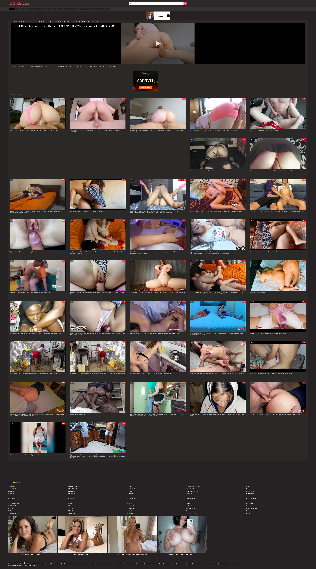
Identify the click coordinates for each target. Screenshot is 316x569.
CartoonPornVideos (14, 503)
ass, (26, 66)
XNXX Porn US (251, 501)
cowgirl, (62, 66)
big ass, (76, 66)
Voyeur (69, 9)
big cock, (96, 66)
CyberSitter (29, 565)
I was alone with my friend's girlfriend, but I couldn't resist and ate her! (88, 211)
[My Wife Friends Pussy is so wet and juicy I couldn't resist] (38, 250)
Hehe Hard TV (191, 508)
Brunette (48, 9)
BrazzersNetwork (192, 513)
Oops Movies (251, 491)
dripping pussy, (116, 66)
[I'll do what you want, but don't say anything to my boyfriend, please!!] (38, 453)
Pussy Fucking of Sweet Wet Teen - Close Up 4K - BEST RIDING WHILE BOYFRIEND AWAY (34, 130)
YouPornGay (132, 508)
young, (53, 66)
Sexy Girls (75, 9)
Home (11, 9)
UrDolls (11, 508)
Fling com (131, 513)
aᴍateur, (47, 66)
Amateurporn (251, 493)
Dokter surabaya (83, 9)
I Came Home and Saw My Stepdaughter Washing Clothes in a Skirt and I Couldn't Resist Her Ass (35, 373)
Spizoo (130, 486)
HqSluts (190, 493)
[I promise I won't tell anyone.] (278, 290)
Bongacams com (73, 501)
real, (42, 66)
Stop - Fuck (250, 506)
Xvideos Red (132, 488)
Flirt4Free (250, 488)
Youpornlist (12, 498)
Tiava (249, 513)
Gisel (107, 9)
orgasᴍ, (82, 66)
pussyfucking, (69, 66)
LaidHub (71, 496)
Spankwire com (132, 498)
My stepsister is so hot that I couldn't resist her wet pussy (265, 130)
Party (43, 9)
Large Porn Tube (73, 488)
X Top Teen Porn (252, 498)
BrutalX (190, 506)
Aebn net (12, 493)
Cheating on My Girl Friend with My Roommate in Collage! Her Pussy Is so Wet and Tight (213, 130)
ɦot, (23, 66)
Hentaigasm (131, 501)
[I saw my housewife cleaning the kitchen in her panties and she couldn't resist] (158, 371)
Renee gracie (92, 9)
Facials (54, 9)
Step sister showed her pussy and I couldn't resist (203, 170)
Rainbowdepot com (73, 506)
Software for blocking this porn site (16, 565)
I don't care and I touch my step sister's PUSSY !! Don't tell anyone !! (268, 333)
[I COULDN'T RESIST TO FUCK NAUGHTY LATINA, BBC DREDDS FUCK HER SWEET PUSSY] (158, 331)
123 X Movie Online (252, 508)
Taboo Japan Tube (252, 496)
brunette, (37, 66)
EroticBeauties (191, 496)
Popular (17, 9)
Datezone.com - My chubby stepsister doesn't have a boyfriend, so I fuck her (30, 292)
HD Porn (23, 9)
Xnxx (189, 510)
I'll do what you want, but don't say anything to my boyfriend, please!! (28, 455)
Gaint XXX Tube (14, 506)
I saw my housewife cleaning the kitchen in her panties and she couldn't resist (150, 373)
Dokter (98, 9)
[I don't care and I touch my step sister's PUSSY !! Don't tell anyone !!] (278, 331)
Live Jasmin (13, 486)
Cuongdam (12, 491)
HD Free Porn (132, 506)
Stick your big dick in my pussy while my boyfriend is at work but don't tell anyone (271, 373)
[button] (158, 43)
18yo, (91, 66)
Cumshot (38, 9)
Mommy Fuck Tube (14, 513)
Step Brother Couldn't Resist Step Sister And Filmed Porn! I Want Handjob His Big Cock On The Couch (217, 373)
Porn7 (249, 486)
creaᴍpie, (31, 66)
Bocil (103, 9)
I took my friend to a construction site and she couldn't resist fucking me (269, 252)
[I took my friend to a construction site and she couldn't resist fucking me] (278, 250)
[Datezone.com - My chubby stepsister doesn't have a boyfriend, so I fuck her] (38, 290)
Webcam (60, 9)
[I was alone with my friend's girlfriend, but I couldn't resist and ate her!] (98, 209)
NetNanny (35, 565)
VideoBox (71, 503)
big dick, (102, 66)
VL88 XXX (71, 508)
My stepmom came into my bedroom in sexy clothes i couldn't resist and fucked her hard (273, 170)
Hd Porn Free (13, 488)
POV (33, 9)
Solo (65, 9)
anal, (15, 66)
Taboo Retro (72, 498)
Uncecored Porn (192, 501)
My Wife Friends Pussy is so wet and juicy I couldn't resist (25, 252)
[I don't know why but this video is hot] (98, 412)
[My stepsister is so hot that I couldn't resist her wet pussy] (278, 128)
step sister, (109, 66)
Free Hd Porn (72, 510)
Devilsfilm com (132, 496)
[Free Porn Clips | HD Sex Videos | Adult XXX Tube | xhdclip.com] (19, 5)
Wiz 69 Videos (13, 496)
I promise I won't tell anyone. (257, 292)
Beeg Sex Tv (191, 488)
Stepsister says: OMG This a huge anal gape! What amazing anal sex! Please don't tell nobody (275, 414)
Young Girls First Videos (194, 486)
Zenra (130, 491)
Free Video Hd (13, 501)
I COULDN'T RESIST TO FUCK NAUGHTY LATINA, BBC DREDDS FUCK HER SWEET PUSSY (155, 333)
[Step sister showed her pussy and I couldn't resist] (218, 169)
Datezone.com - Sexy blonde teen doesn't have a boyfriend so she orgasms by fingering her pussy (216, 211)
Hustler (130, 503)
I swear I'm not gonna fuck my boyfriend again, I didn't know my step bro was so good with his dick (35, 333)
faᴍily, (87, 66)
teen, (19, 66)
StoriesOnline (191, 498)
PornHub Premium (73, 486)
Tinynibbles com (133, 510)
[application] (158, 43)
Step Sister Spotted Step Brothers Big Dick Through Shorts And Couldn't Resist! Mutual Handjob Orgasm (277, 211)
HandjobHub (72, 491)
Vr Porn (28, 9)
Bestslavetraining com (193, 491)
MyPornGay (72, 493)
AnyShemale (251, 510)
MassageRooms (251, 503)
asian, (57, 66)
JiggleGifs (131, 493)
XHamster (12, 510)
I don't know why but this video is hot (79, 414)
